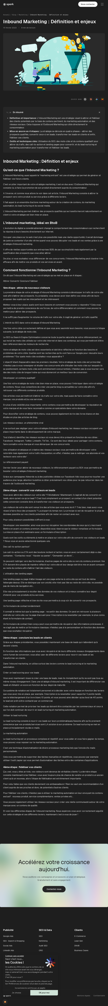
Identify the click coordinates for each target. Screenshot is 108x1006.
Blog (14, 15)
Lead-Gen (78, 941)
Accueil (6, 15)
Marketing (23, 15)
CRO (41, 950)
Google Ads (8, 936)
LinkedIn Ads (8, 950)
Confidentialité (99, 996)
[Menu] (102, 4)
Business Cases (81, 950)
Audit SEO (43, 946)
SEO (41, 936)
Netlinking (43, 941)
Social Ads (7, 946)
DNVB (76, 946)
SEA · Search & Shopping (13, 941)
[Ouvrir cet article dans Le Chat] (102, 99)
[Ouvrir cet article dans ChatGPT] (85, 99)
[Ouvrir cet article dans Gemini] (96, 99)
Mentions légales (83, 996)
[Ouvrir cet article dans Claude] (91, 99)
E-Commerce (80, 936)
